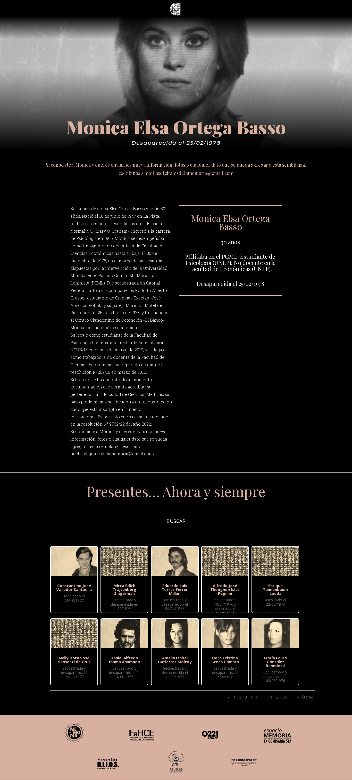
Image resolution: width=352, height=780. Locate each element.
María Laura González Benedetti (275, 661)
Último (307, 697)
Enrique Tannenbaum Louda (275, 589)
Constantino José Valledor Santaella (74, 587)
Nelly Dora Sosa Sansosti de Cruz (74, 659)
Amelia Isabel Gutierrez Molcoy (175, 659)
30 (285, 697)
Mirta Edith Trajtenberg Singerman (124, 589)
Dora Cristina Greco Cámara (225, 659)
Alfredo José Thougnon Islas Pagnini (225, 589)
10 (270, 697)
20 (277, 697)
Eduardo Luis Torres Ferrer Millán (175, 589)
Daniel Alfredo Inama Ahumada (124, 659)
